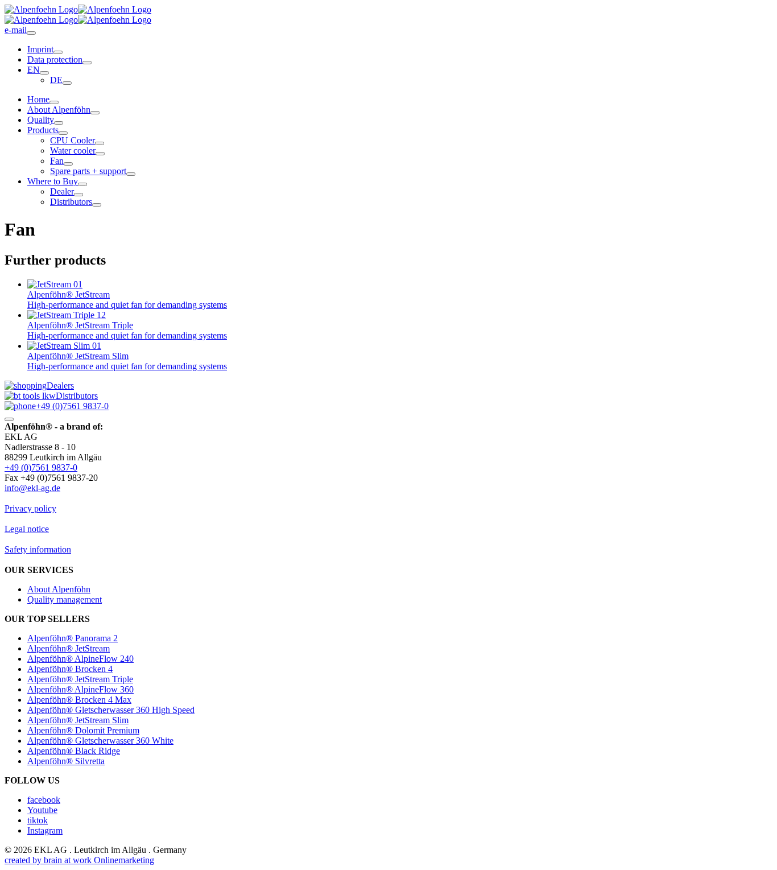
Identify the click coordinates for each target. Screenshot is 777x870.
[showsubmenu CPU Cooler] (99, 143)
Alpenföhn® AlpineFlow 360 (80, 689)
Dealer (62, 191)
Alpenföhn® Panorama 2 (72, 638)
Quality (40, 120)
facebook (43, 800)
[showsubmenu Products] (63, 133)
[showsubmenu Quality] (58, 123)
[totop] (9, 419)
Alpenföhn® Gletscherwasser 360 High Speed (111, 710)
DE (56, 80)
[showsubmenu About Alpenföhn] (95, 112)
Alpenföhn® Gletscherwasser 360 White (100, 740)
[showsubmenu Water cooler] (100, 153)
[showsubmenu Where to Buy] (82, 184)
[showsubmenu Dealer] (78, 194)
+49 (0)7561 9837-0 (72, 406)
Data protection (54, 59)
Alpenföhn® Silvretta (66, 761)
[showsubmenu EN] (44, 73)
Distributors (71, 202)
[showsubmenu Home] (54, 102)
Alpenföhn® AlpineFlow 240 (80, 658)
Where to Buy (52, 181)
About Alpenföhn (58, 109)
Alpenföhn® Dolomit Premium (83, 730)
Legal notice (27, 529)
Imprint (40, 49)
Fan (57, 161)
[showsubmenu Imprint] (58, 52)
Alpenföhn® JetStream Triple (80, 679)
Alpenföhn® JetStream (68, 648)
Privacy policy (30, 508)
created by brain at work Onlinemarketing (79, 860)
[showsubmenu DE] (67, 83)
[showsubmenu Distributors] (96, 205)
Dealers (60, 385)
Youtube (42, 810)
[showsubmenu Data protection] (87, 62)
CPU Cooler (72, 140)
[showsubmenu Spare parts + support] (130, 174)
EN (33, 70)
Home (38, 99)
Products (43, 130)
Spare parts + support (88, 171)
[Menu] (31, 33)
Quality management (64, 599)
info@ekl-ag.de (32, 488)
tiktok (37, 820)
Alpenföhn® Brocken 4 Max (79, 699)
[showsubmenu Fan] (68, 164)
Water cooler (73, 150)
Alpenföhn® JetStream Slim (78, 720)
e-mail (16, 30)
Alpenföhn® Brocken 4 (70, 669)
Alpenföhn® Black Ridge (73, 751)
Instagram (45, 830)
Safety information (38, 549)
